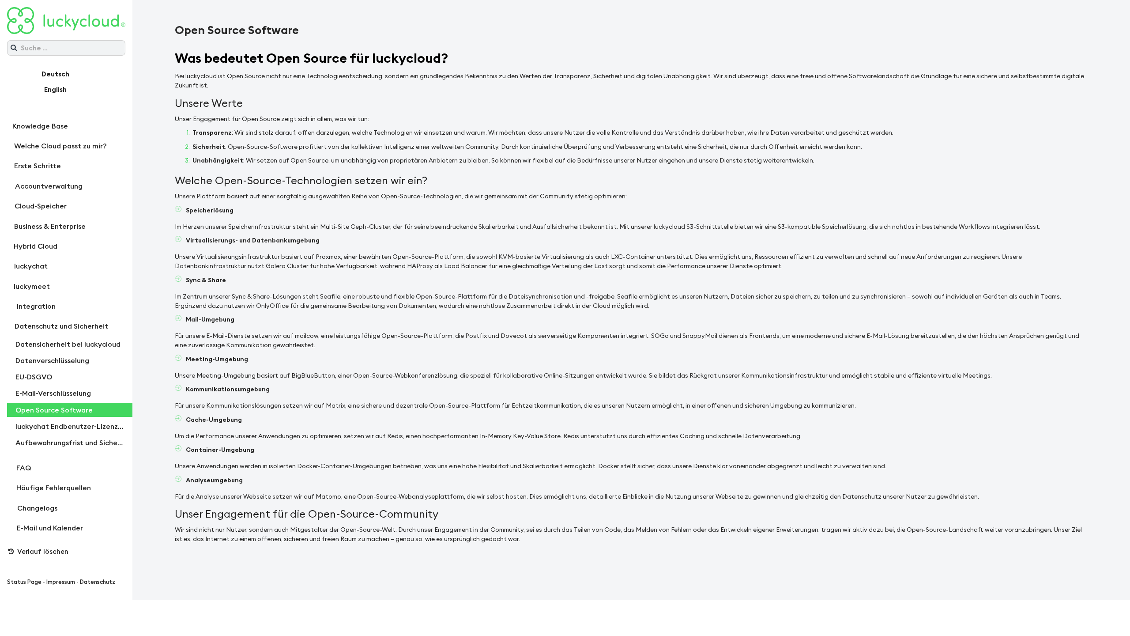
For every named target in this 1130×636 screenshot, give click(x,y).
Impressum (60, 581)
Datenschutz (97, 581)
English (55, 89)
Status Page (24, 581)
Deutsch (55, 74)
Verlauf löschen (41, 551)
